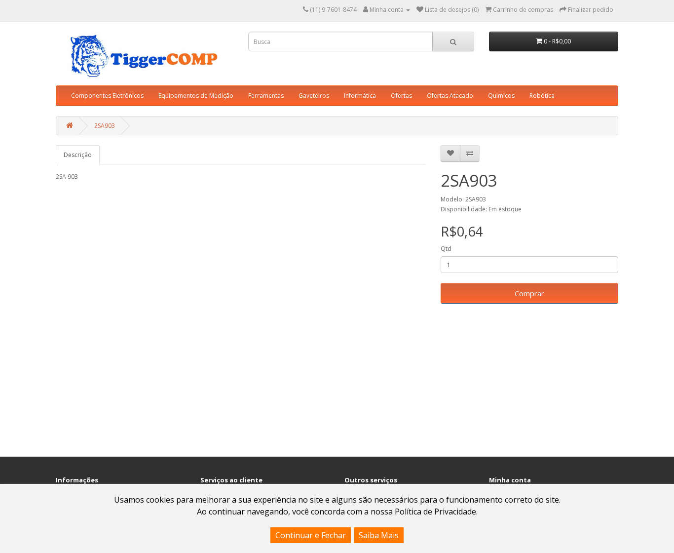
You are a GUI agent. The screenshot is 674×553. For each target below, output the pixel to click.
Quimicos (501, 95)
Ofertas (401, 95)
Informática (360, 95)
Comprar (529, 293)
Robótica (542, 95)
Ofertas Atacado (450, 95)
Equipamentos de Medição (195, 95)
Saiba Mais (379, 535)
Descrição (78, 155)
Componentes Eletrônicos (107, 95)
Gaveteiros (314, 95)
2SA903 (104, 125)
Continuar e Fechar (310, 535)
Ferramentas (266, 95)
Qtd (446, 248)
